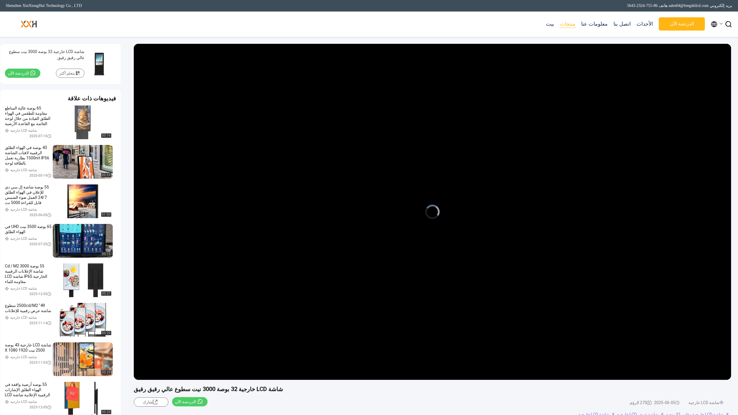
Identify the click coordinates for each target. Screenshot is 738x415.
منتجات (567, 24)
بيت (550, 24)
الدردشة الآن (682, 23)
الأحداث (645, 24)
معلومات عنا (594, 24)
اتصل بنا (622, 24)
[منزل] (29, 24)
